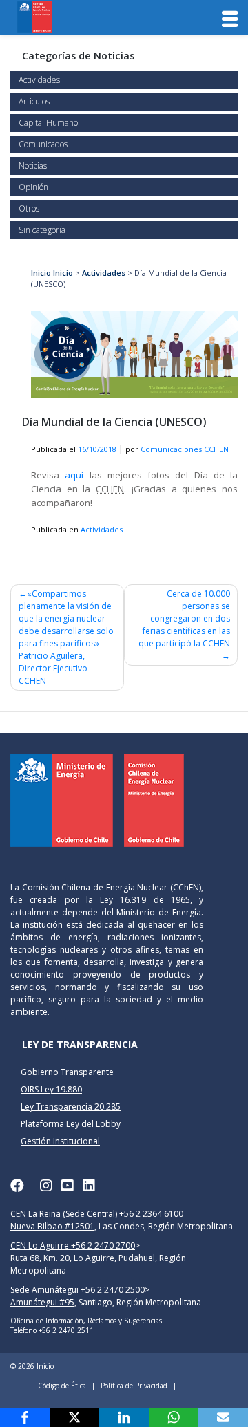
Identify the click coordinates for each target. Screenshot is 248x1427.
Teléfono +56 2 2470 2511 (52, 1330)
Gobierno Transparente (67, 1072)
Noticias (33, 165)
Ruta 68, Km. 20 (40, 1258)
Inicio (41, 273)
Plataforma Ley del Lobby (71, 1124)
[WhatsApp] (173, 1417)
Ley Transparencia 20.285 (71, 1106)
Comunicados (43, 144)
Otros (29, 208)
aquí (74, 475)
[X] (74, 1417)
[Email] (223, 1417)
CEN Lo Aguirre (40, 1245)
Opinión (33, 187)
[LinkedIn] (124, 1417)
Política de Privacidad (134, 1385)
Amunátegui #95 (42, 1302)
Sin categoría (42, 230)
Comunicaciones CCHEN (185, 449)
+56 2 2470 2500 (113, 1290)
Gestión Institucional (60, 1141)
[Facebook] (25, 1417)
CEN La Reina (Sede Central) (63, 1214)
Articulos (34, 101)
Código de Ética (62, 1385)
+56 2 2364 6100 (151, 1214)
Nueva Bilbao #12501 (52, 1226)
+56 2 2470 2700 (103, 1245)
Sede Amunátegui (44, 1290)
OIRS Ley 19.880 (51, 1089)
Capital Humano (48, 123)
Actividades (39, 80)
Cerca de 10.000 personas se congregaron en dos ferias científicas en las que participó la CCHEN (184, 618)
